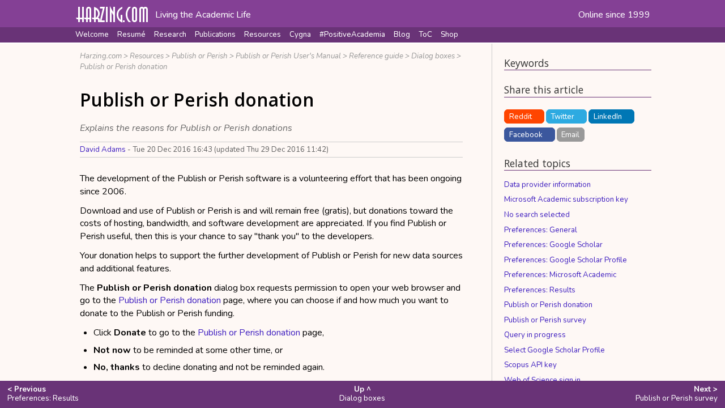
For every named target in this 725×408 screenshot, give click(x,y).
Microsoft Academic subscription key (566, 199)
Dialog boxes (433, 56)
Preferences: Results (539, 290)
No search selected (537, 215)
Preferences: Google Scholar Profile (565, 260)
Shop (449, 34)
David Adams (103, 149)
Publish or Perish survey (545, 320)
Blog (402, 34)
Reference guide (376, 56)
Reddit (520, 117)
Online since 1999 (614, 14)
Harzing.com (101, 56)
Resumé (131, 34)
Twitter (562, 117)
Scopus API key (530, 365)
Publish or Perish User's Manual (288, 56)
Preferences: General (540, 230)
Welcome (92, 34)
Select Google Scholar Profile (554, 350)
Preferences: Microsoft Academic (560, 275)
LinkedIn (608, 117)
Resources (262, 34)
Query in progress (535, 335)
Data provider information (547, 185)
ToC (425, 34)
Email (570, 135)
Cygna (300, 34)
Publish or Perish (200, 56)
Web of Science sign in (542, 380)
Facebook (526, 135)
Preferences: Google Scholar (553, 245)
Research (170, 34)
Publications (215, 34)
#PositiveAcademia (352, 34)
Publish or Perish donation (124, 67)
